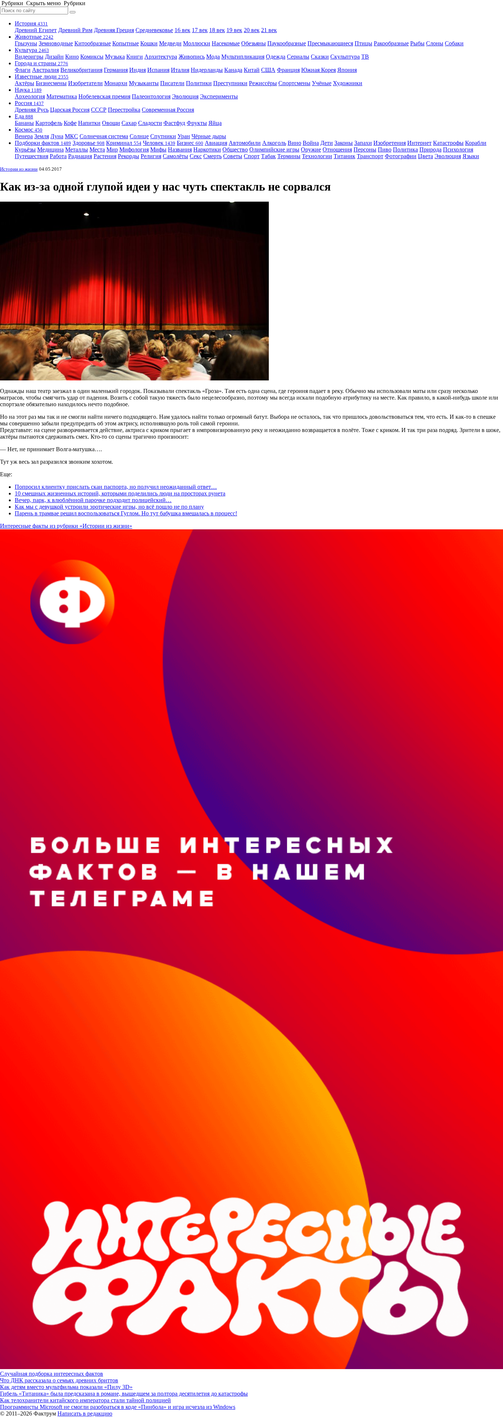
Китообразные (92, 43)
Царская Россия (69, 110)
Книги (134, 56)
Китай (252, 70)
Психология (458, 149)
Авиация (216, 143)
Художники (347, 83)
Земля (41, 136)
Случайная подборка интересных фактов (51, 1374)
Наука (28, 90)
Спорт (252, 156)
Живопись (192, 56)
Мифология (134, 149)
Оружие (311, 149)
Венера (24, 136)
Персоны (364, 149)
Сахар (129, 123)
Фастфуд (174, 123)
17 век (200, 30)
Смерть (212, 156)
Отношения (337, 149)
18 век (217, 30)
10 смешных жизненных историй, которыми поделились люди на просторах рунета (120, 493)
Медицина (50, 149)
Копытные (125, 43)
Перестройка (124, 110)
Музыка (115, 56)
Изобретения (389, 143)
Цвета (425, 156)
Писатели (172, 83)
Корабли (475, 143)
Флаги (23, 70)
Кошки (149, 43)
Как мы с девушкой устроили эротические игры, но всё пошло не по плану (109, 507)
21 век (269, 30)
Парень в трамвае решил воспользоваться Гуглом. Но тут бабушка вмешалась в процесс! (126, 513)
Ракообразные (391, 43)
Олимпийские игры (274, 149)
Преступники (230, 83)
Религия (151, 156)
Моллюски (196, 43)
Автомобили (245, 143)
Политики (199, 83)
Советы (232, 156)
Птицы (363, 43)
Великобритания (81, 70)
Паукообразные (286, 43)
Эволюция (185, 96)
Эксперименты (219, 96)
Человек (159, 143)
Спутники (163, 136)
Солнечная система (104, 136)
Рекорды (128, 156)
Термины (288, 156)
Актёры (24, 83)
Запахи (363, 143)
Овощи (111, 123)
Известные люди (41, 76)
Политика (405, 149)
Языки (470, 156)
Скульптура (345, 56)
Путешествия (31, 156)
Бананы (24, 123)
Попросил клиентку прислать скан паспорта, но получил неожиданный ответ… (116, 487)
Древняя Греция (114, 30)
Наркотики (207, 149)
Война (311, 143)
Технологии (317, 156)
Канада (233, 70)
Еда (24, 116)
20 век (252, 30)
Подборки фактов (43, 143)
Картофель (48, 123)
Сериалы (298, 56)
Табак (268, 156)
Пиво (384, 149)
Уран (183, 136)
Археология (30, 96)
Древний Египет (36, 30)
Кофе (70, 123)
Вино (294, 143)
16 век (182, 30)
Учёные (321, 83)
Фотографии (400, 156)
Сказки (320, 56)
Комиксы (91, 56)
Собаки (454, 43)
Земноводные (56, 43)
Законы (343, 143)
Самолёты (175, 156)
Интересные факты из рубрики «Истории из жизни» (66, 526)
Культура (32, 50)
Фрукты (197, 123)
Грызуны (26, 43)
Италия (180, 70)
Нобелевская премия (104, 96)
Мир (112, 149)
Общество (235, 149)
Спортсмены (294, 83)
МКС (71, 136)
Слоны (434, 43)
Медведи (170, 43)
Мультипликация (242, 56)
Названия (180, 149)
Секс (196, 156)
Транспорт (370, 156)
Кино (72, 56)
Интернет (419, 143)
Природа (430, 149)
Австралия (45, 70)
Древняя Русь (32, 110)
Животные (34, 37)
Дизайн (54, 56)
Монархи (115, 83)
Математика (61, 96)
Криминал (123, 143)
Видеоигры (29, 56)
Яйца (215, 123)
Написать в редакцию (84, 1413)
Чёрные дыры (208, 136)
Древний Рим (75, 30)
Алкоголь (274, 143)
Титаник (344, 156)
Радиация (80, 156)
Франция (288, 70)
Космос (28, 129)
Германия (116, 70)
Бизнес (190, 143)
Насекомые (226, 43)
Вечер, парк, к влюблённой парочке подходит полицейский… (93, 500)
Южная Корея (318, 70)
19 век (234, 30)
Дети (326, 143)
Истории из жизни (19, 169)
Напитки (89, 123)
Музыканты (144, 83)
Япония (347, 70)
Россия (29, 103)
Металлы (76, 149)
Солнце (139, 136)
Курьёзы (25, 149)
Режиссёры (263, 83)
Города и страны (41, 63)
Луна (56, 136)
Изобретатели (85, 83)
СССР (98, 110)
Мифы (158, 149)
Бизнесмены (51, 83)
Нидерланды (207, 70)
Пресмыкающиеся (330, 43)
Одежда (275, 56)
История (31, 23)
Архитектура (160, 56)
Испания (158, 70)
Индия (137, 70)
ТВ (365, 56)
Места (97, 149)
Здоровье (89, 143)
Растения (105, 156)
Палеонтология (151, 96)
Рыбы (417, 43)
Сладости (150, 123)
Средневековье (154, 30)
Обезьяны (253, 43)
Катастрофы (448, 143)
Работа (58, 156)
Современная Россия (168, 110)
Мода (213, 56)
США (268, 70)
